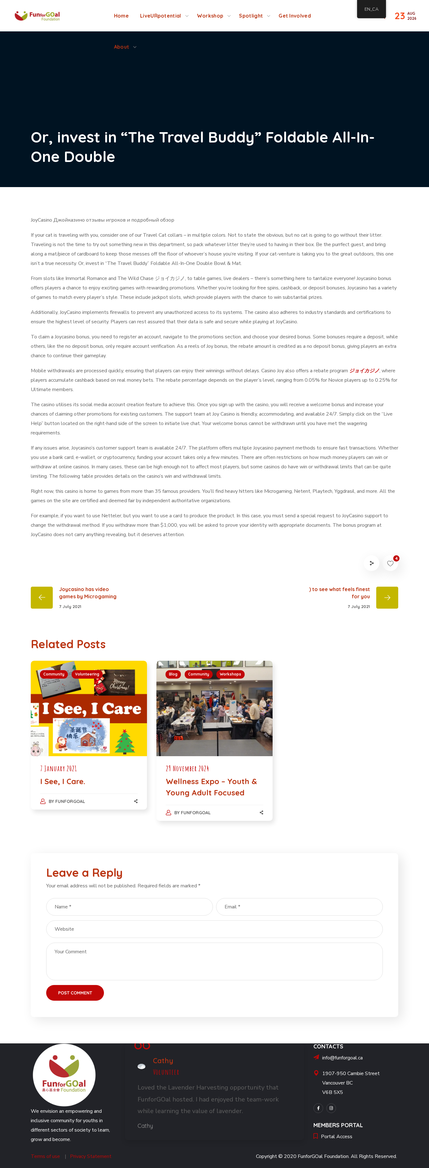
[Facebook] (318, 1108)
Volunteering (87, 674)
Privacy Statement (90, 1156)
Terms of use (45, 1156)
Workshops (230, 674)
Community (53, 674)
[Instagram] (331, 1108)
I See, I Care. (62, 781)
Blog (173, 674)
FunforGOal (70, 801)
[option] (89, 741)
